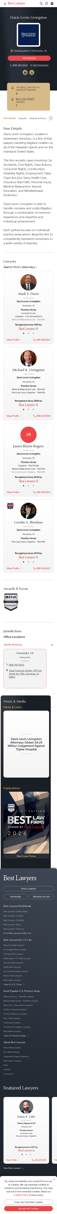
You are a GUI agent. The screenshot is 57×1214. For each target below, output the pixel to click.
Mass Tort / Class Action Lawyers (18, 1005)
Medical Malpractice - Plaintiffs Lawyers (20, 1001)
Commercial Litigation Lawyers (17, 1027)
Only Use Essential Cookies (28, 1202)
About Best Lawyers (12, 1047)
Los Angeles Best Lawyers (14, 949)
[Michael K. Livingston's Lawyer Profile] (28, 362)
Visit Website (29, 58)
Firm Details (9, 118)
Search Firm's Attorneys (19, 267)
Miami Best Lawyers (12, 980)
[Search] (41, 3)
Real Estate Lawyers (12, 1031)
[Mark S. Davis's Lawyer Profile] (28, 286)
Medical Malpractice (16, 186)
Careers (6, 1069)
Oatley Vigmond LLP (26, 1123)
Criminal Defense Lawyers (15, 1014)
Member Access (41, 896)
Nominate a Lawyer (12, 1061)
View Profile (13, 339)
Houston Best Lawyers (13, 963)
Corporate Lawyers (12, 1022)
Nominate (15, 896)
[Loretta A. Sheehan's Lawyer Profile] (28, 515)
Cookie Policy (21, 1195)
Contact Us (8, 1074)
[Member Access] (52, 3)
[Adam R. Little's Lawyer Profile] (26, 1110)
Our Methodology (11, 1052)
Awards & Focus (38, 118)
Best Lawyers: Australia (13, 920)
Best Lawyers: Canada (13, 916)
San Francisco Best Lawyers (15, 971)
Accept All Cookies (29, 1208)
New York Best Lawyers (13, 945)
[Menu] (5, 3)
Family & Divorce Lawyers (15, 1009)
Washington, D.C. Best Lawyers (17, 958)
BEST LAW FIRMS (25, 99)
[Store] (46, 3)
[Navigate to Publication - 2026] (26, 825)
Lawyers (22, 118)
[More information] (37, 328)
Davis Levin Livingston (18, 134)
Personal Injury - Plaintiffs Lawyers (18, 996)
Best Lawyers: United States (15, 911)
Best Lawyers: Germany (13, 929)
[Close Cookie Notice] (54, 1179)
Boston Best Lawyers (12, 976)
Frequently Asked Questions (16, 1056)
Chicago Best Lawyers (13, 954)
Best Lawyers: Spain (12, 924)
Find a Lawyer (28, 888)
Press (5, 1065)
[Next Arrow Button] (50, 118)
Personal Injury (41, 182)
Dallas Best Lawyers (12, 967)
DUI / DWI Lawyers (11, 1018)
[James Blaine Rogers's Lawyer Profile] (28, 439)
